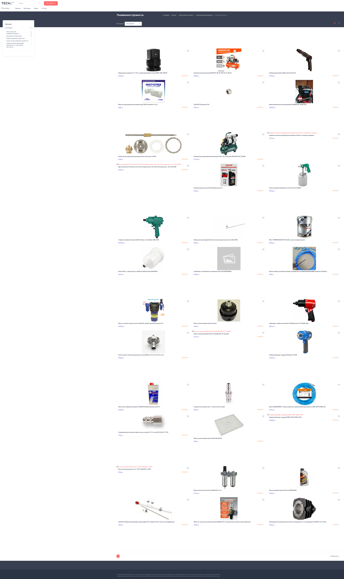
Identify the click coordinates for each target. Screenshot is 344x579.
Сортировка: (120, 23)
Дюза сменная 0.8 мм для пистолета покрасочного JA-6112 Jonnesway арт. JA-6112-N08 (147, 167)
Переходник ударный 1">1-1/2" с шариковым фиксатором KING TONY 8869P (142, 73)
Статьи (44, 8)
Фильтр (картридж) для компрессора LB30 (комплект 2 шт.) (138, 104)
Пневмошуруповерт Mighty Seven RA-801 (282, 73)
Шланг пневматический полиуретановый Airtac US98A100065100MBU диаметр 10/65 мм (298, 271)
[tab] (339, 23)
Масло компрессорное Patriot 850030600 (283, 490)
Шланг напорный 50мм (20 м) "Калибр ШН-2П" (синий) (211, 334)
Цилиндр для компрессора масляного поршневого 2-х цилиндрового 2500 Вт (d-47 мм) (297, 522)
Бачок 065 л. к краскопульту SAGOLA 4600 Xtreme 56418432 (137, 271)
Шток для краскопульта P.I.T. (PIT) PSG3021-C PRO (134, 469)
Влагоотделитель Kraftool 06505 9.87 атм (207, 490)
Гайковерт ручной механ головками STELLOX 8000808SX (212, 271)
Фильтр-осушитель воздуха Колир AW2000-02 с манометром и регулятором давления (222, 522)
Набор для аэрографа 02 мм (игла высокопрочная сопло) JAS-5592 (216, 240)
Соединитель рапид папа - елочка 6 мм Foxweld (209, 407)
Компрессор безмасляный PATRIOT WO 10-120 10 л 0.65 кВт (213, 73)
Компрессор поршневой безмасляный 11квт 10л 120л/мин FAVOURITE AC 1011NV (219, 156)
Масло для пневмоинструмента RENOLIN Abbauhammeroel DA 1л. (139, 407)
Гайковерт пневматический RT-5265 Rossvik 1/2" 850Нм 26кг (289, 323)
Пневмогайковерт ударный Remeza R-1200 (283, 355)
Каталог (6, 8)
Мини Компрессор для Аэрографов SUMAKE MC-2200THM (287, 104)
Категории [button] (8, 28)
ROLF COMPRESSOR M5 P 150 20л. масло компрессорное (287, 240)
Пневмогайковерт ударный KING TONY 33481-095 (285, 417)
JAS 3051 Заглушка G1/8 (201, 104)
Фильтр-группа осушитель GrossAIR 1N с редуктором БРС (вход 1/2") (140, 323)
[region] (18, 39)
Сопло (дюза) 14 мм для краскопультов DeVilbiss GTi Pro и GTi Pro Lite (141, 355)
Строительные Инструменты (204, 15)
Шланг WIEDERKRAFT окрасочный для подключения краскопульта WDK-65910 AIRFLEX (297, 407)
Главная (17, 8)
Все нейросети (51, 3)
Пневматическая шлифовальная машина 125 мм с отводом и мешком (291, 135)
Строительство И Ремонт (186, 15)
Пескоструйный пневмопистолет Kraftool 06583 (285, 188)
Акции (36, 8)
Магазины (27, 8)
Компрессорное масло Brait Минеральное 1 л (208, 188)
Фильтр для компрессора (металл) (205, 323)
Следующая (334, 556)
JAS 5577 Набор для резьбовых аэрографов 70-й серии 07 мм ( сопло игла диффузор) (146, 522)
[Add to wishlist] (188, 50)
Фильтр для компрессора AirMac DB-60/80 (208, 438)
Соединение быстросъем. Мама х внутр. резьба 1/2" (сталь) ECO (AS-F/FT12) (143, 432)
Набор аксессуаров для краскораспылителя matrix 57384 (137, 156)
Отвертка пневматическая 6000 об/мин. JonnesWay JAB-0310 (138, 240)
